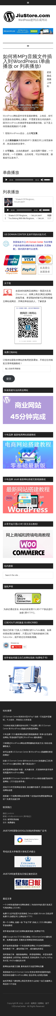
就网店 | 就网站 (37, 1003)
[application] (28, 179)
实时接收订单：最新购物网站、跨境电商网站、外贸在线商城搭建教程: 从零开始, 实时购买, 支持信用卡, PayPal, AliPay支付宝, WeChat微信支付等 (27, 957)
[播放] (6, 179)
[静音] (42, 179)
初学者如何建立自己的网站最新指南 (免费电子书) (24, 931)
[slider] (24, 179)
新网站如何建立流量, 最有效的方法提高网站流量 (23, 966)
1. (23, 215)
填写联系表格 (13, 819)
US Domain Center (34, 242)
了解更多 (42, 301)
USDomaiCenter (19, 1006)
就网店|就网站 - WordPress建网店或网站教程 (28, 17)
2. (25, 218)
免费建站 (11, 822)
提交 (8, 378)
